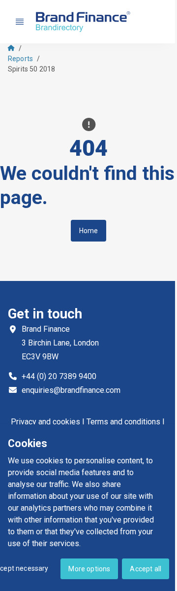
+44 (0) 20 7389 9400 (59, 376)
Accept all (145, 569)
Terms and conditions (123, 421)
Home (88, 231)
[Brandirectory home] (84, 22)
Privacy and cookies (45, 421)
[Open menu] (19, 22)
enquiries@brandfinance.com (71, 390)
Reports (20, 59)
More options (89, 569)
